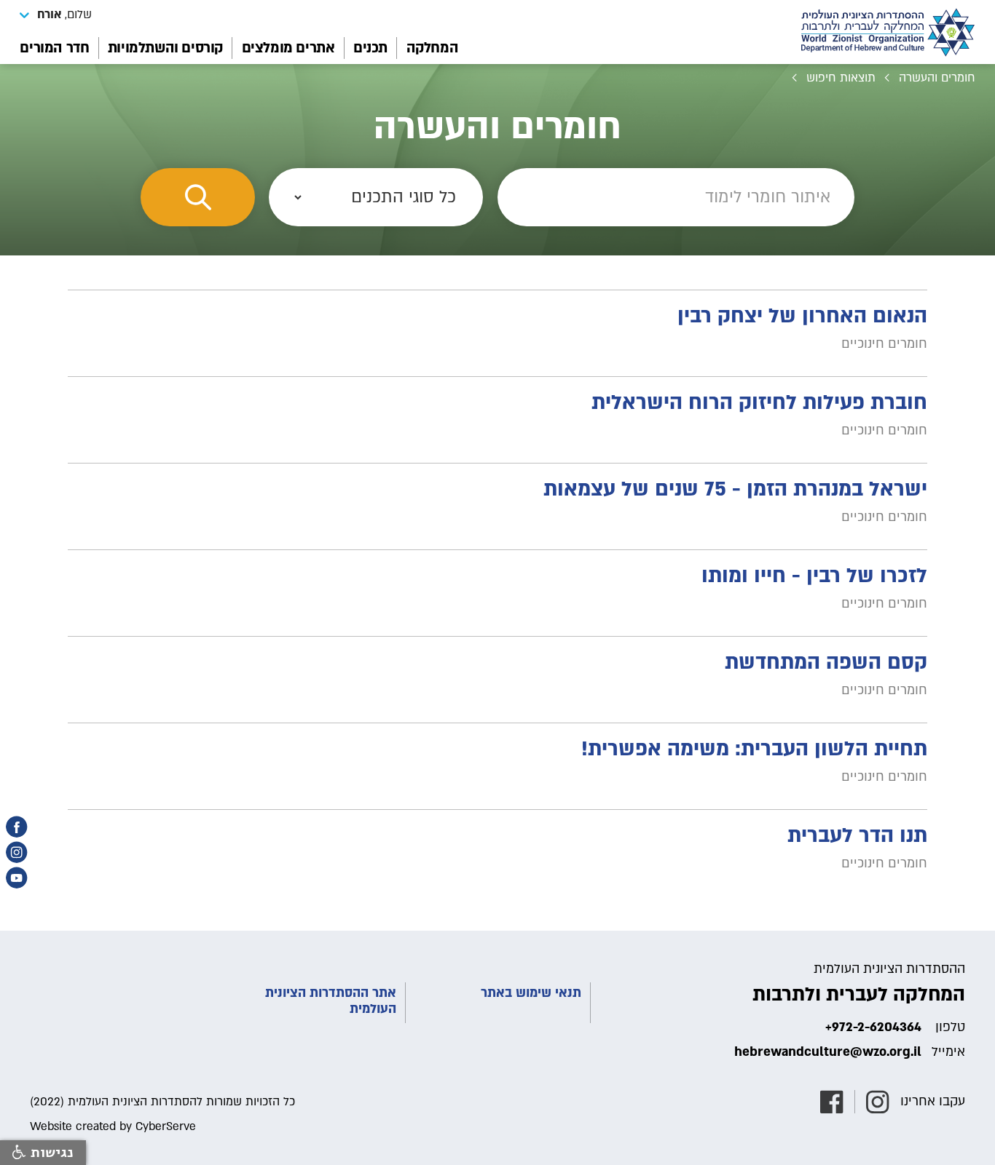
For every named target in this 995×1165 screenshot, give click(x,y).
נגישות (50, 1152)
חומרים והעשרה (937, 78)
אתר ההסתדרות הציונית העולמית (330, 1001)
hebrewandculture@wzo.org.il (827, 1051)
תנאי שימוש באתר (531, 993)
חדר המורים (54, 48)
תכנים (370, 48)
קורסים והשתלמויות (165, 48)
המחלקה (432, 48)
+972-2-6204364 (873, 1027)
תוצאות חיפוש (841, 78)
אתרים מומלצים (288, 48)
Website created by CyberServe (113, 1126)
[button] (56, 14)
